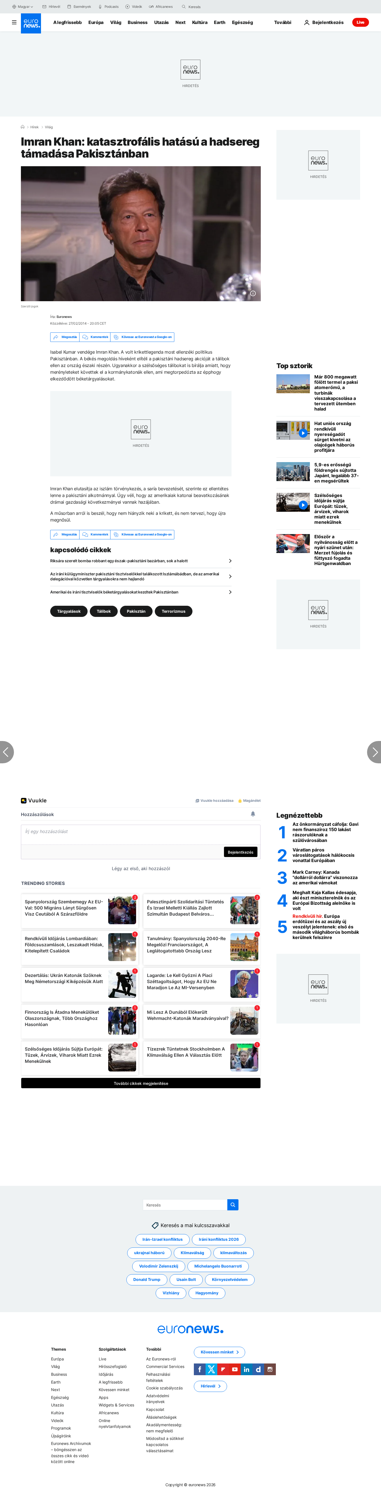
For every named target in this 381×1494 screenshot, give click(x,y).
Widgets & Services (116, 1405)
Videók (57, 1420)
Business (137, 22)
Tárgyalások (69, 611)
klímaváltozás (233, 1252)
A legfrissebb (67, 22)
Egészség (242, 22)
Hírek (34, 127)
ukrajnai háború (149, 1252)
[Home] (22, 127)
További (153, 1349)
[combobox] (212, 6)
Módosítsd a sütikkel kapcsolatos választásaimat (165, 1444)
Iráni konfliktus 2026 (219, 1239)
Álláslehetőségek (161, 1417)
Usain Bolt (186, 1279)
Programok (61, 1428)
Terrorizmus (173, 611)
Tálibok (104, 611)
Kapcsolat (155, 1409)
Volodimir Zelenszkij (158, 1266)
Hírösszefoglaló (113, 1366)
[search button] (183, 6)
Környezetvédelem (230, 1279)
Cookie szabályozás (164, 1388)
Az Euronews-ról (161, 1359)
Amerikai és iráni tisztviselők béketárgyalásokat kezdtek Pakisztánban (114, 592)
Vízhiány (171, 1292)
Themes (58, 1349)
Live (361, 22)
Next (180, 22)
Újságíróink (61, 1435)
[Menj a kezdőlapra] (31, 23)
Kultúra (200, 22)
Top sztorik (294, 366)
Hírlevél (208, 1386)
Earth (219, 22)
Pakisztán (136, 611)
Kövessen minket (114, 1389)
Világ (115, 22)
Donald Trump (146, 1279)
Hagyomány (207, 1292)
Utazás (161, 22)
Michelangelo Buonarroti (218, 1266)
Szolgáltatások (112, 1349)
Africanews (109, 1412)
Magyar (24, 6)
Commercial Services (165, 1366)
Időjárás (106, 1374)
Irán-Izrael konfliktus (163, 1239)
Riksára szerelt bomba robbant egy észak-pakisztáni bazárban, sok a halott (119, 560)
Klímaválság (192, 1252)
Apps (103, 1397)
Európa (95, 22)
